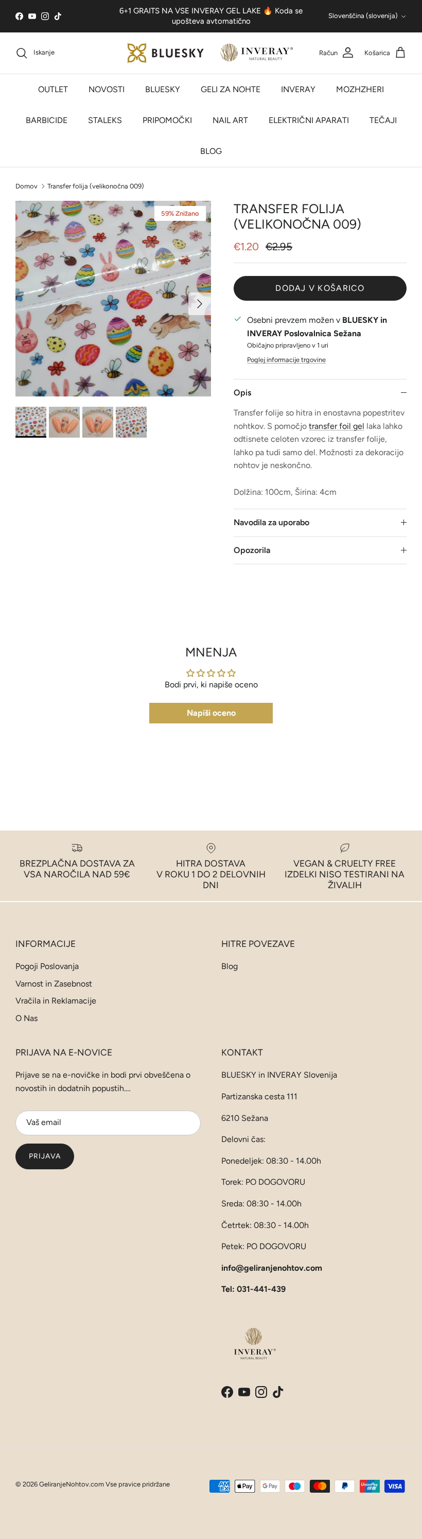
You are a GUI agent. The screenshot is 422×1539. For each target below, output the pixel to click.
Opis (242, 392)
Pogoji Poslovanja (47, 966)
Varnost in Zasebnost (53, 984)
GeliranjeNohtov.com (71, 1484)
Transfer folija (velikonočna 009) (95, 185)
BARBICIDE (46, 120)
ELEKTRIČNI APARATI (309, 120)
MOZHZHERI (360, 89)
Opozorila (252, 550)
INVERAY (298, 89)
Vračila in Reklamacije (55, 1001)
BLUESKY (162, 89)
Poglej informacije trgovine (286, 360)
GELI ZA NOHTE (230, 89)
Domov (26, 185)
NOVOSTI (107, 89)
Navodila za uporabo (271, 522)
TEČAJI (383, 120)
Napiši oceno (211, 713)
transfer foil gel (336, 426)
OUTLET (53, 89)
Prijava (45, 1156)
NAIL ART (230, 120)
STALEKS (105, 120)
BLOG (211, 151)
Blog (229, 966)
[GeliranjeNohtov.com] (211, 53)
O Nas (26, 1018)
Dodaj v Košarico (319, 288)
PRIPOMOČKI (167, 120)
